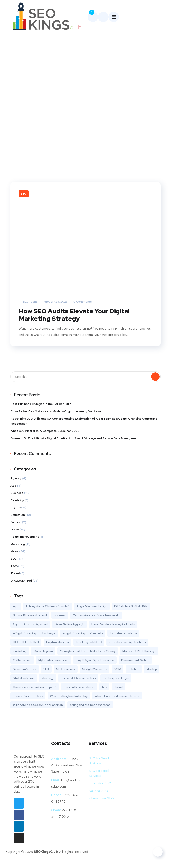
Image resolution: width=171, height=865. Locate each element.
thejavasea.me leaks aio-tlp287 (34, 687)
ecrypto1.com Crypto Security (83, 633)
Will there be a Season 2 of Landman (38, 705)
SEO (23, 193)
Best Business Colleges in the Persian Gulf (40, 404)
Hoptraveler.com (57, 642)
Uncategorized (21, 580)
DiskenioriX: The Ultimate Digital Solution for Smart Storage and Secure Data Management (75, 438)
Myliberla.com (22, 660)
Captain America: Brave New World (96, 615)
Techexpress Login (116, 678)
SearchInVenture (24, 669)
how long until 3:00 (89, 642)
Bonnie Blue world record (30, 615)
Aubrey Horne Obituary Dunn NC (47, 606)
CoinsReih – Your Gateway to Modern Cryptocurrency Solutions (55, 411)
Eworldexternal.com (123, 633)
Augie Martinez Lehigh (92, 606)
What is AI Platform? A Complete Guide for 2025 (44, 431)
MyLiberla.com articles (53, 660)
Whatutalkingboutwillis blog (69, 696)
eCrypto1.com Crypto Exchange (34, 633)
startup (151, 669)
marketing (19, 651)
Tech (14, 566)
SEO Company (65, 669)
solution (133, 669)
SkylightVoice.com (94, 669)
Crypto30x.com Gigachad (30, 624)
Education (17, 515)
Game (14, 529)
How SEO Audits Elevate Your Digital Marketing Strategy (74, 314)
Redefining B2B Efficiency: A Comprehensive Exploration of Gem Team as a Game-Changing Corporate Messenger (83, 421)
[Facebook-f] (19, 815)
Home (62, 86)
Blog (76, 86)
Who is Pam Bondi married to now (117, 696)
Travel (15, 573)
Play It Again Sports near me (95, 660)
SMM (117, 669)
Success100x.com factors (78, 678)
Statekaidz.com (23, 678)
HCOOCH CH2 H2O (26, 642)
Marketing (17, 544)
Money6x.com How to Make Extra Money (87, 651)
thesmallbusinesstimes (79, 687)
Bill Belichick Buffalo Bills (130, 606)
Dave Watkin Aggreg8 (69, 624)
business (60, 615)
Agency (15, 478)
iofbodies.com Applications (127, 642)
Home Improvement (24, 537)
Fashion (15, 522)
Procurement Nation (135, 660)
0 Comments (82, 302)
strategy (47, 678)
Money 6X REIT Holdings (139, 651)
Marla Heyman (43, 651)
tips (104, 687)
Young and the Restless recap (90, 705)
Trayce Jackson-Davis (28, 696)
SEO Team (29, 302)
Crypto (15, 507)
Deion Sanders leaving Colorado (113, 624)
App (13, 485)
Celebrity (17, 500)
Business (16, 493)
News (14, 551)
